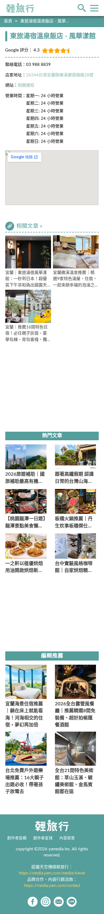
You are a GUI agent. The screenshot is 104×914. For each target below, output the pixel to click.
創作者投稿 (17, 838)
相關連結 (26, 85)
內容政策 (67, 838)
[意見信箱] (59, 902)
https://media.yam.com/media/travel (52, 873)
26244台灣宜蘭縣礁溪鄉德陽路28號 (59, 75)
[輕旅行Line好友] (72, 902)
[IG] (45, 902)
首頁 (8, 21)
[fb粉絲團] (32, 902)
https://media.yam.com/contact (52, 886)
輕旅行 (20, 8)
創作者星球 (43, 838)
